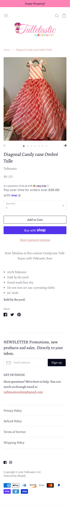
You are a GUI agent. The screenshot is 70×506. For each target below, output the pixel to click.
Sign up (57, 362)
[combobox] (35, 206)
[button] (35, 185)
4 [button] (35, 146)
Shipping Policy (14, 442)
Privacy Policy (13, 410)
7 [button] (46, 146)
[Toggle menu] (6, 15)
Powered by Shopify (15, 476)
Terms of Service (15, 432)
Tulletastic (10, 168)
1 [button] (24, 146)
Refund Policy (13, 421)
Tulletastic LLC (32, 472)
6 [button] (42, 146)
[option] (35, 99)
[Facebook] (3, 462)
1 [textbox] (6, 207)
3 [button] (31, 146)
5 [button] (39, 146)
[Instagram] (9, 462)
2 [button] (27, 146)
